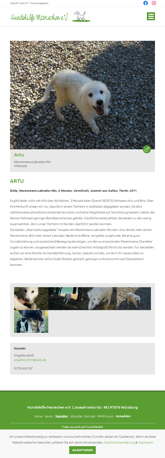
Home (38, 416)
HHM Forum (105, 416)
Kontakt (90, 416)
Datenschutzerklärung (119, 442)
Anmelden (123, 416)
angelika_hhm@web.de (30, 360)
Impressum (145, 442)
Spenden (61, 416)
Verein (48, 416)
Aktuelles (76, 416)
